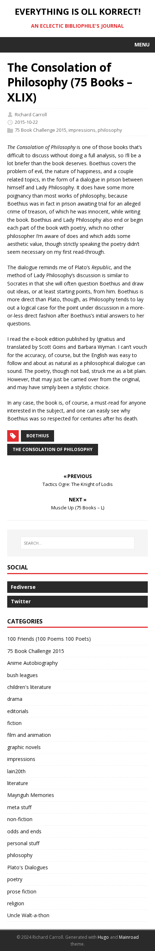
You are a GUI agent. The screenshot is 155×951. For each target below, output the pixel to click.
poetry (14, 879)
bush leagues (22, 675)
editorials (17, 711)
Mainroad (129, 937)
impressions (82, 130)
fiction (14, 723)
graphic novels (24, 747)
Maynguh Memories (30, 795)
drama (14, 698)
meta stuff (19, 807)
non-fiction (19, 819)
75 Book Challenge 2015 (40, 130)
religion (15, 903)
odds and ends (24, 831)
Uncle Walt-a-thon (28, 915)
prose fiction (21, 891)
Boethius (37, 436)
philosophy (110, 130)
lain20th (16, 771)
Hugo (103, 937)
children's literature (29, 687)
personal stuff (23, 843)
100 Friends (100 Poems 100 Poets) (49, 638)
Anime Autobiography (32, 662)
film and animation (29, 734)
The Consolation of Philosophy (53, 449)
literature (17, 783)
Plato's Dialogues (27, 867)
